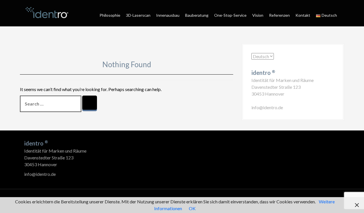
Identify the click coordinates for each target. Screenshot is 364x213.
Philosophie (110, 15)
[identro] (47, 12)
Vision (257, 15)
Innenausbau (167, 15)
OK (192, 208)
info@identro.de (267, 107)
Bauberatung (196, 15)
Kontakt (302, 15)
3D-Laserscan (138, 15)
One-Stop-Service (230, 15)
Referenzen (279, 15)
